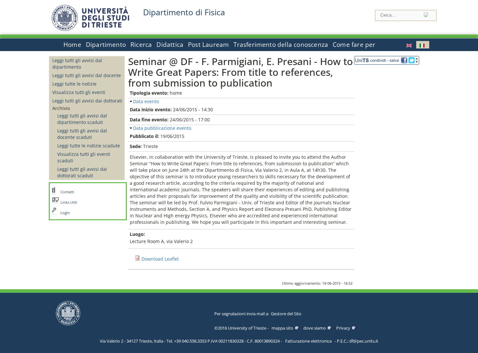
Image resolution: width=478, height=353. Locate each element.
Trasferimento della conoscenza (280, 44)
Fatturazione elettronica (308, 341)
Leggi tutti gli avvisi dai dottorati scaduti (82, 172)
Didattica (169, 44)
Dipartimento (106, 44)
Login (65, 212)
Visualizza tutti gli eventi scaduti (83, 157)
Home (72, 44)
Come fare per (354, 44)
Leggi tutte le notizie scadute (88, 146)
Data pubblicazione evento (162, 128)
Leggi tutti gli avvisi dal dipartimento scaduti (82, 119)
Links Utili (68, 202)
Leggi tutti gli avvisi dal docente (86, 75)
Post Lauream (208, 44)
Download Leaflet (160, 259)
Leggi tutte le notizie (74, 84)
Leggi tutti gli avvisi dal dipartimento (77, 63)
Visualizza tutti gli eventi (78, 92)
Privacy (343, 328)
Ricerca (141, 44)
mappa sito (282, 328)
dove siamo (314, 328)
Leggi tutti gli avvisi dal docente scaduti (82, 134)
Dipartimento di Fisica (184, 12)
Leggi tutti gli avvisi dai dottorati (87, 101)
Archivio (61, 108)
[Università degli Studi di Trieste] (90, 29)
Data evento (146, 101)
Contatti (67, 192)
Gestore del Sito (286, 314)
